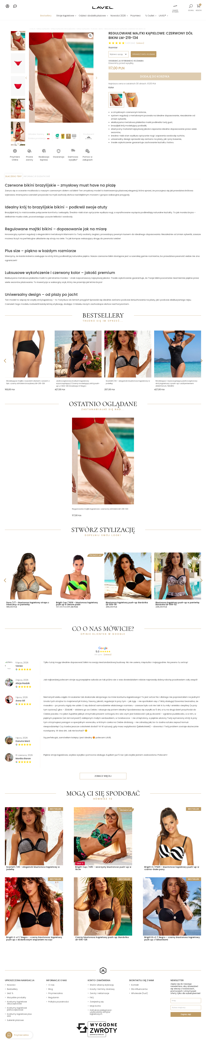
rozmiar (113, 47)
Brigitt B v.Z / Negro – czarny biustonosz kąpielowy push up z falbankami (172, 938)
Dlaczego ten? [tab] (13, 176)
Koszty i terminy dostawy (102, 989)
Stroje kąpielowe (65, 16)
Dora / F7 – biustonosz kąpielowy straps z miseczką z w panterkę (27, 603)
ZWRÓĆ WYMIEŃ (175, 11)
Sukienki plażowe (15, 1020)
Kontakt (135, 984)
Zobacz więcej (103, 776)
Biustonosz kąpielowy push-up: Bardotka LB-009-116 (127, 603)
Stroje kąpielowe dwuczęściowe (63, 29)
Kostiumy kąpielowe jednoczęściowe (17, 1008)
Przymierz (135, 16)
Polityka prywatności (58, 1001)
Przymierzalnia (55, 993)
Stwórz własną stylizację (102, 984)
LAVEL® (162, 16)
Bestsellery (46, 16)
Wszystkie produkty (16, 997)
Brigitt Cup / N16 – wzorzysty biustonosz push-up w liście (103, 868)
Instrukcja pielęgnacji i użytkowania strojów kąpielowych (101, 1012)
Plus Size (94, 29)
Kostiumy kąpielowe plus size (19, 1015)
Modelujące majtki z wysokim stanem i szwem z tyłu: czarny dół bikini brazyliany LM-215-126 (28, 382)
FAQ (92, 997)
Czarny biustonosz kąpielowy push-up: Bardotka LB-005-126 (102, 938)
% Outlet (149, 16)
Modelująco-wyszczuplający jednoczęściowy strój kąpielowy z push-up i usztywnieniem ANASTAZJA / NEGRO (176, 383)
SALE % (10, 993)
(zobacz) (140, 43)
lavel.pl (32, 29)
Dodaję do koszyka (154, 76)
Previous (26, 77)
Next (96, 77)
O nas (51, 984)
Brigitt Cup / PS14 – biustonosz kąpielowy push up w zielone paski (77, 603)
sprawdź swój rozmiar (143, 54)
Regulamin (53, 997)
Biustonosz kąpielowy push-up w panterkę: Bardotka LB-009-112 (178, 603)
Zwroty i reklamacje (99, 993)
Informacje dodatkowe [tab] (37, 176)
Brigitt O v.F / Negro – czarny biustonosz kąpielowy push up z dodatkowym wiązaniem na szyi (34, 938)
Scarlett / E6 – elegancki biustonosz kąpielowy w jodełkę (128, 382)
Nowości (11, 984)
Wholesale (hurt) (139, 993)
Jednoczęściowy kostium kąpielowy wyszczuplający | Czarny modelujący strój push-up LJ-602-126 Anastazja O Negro (78, 383)
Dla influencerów (139, 989)
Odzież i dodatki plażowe (92, 16)
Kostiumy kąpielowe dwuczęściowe (17, 1002)
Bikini (101, 29)
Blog (50, 989)
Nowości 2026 (118, 16)
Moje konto (95, 1006)
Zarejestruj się (97, 1001)
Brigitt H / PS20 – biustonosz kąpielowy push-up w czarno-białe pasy (171, 868)
